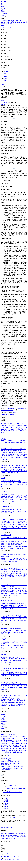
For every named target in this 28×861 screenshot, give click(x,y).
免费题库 (11, 23)
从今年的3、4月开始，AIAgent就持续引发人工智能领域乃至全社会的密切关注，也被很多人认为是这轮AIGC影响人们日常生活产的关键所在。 (14, 560)
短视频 (12, 20)
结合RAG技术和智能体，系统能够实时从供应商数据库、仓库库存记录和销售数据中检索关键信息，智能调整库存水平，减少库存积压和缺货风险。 (14, 674)
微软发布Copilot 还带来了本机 (13, 603)
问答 (6, 27)
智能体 (4, 535)
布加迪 (6, 102)
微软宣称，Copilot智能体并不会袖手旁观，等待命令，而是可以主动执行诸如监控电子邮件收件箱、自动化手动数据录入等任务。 (14, 607)
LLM (7, 414)
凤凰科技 (16, 833)
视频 (4, 73)
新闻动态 (5, 800)
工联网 (4, 836)
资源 (4, 27)
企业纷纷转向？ (8, 494)
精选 (4, 100)
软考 (10, 22)
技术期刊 (5, 78)
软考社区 (3, 8)
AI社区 (5, 76)
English (5, 804)
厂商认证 (22, 22)
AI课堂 (2, 15)
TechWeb (4, 835)
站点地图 (5, 801)
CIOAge (9, 785)
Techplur (15, 785)
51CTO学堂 (6, 792)
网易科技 (12, 833)
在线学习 (3, 25)
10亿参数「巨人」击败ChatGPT (9, 568)
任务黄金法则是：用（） (12, 424)
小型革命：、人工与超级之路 (13, 519)
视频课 (2, 20)
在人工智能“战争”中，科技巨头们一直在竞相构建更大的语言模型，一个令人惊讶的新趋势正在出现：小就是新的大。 (14, 647)
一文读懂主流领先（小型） (12, 615)
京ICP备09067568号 (10, 817)
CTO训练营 (19, 792)
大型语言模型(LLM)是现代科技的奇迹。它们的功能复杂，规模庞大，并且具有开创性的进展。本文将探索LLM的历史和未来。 (14, 660)
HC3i (12, 785)
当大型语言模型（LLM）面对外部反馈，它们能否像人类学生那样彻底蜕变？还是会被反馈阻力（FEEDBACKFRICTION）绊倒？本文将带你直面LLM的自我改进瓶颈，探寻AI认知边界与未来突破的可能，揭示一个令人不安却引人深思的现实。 (14, 545)
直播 (13, 27)
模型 (4, 478)
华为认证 (18, 22)
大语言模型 (3, 414)
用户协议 (5, 806)
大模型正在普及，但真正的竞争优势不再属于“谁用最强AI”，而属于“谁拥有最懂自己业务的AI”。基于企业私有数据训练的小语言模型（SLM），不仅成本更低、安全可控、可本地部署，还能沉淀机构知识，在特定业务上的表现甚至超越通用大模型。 (14, 702)
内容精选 (5, 71)
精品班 (2, 6)
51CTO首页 (3, 1)
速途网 (16, 835)
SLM (2, 535)
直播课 (16, 20)
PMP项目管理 (5, 23)
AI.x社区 (24, 788)
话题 (4, 75)
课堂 (8, 27)
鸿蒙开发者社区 (5, 13)
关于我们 (5, 798)
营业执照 (3, 827)
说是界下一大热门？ (11, 481)
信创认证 (13, 22)
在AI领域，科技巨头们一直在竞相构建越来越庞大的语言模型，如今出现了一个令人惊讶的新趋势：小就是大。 (14, 484)
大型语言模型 (4, 506)
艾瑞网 (7, 835)
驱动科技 (21, 833)
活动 (4, 80)
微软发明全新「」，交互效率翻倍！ (14, 465)
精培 (10, 792)
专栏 (11, 27)
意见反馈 (5, 803)
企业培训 (3, 11)
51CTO (14, 412)
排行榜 (9, 20)
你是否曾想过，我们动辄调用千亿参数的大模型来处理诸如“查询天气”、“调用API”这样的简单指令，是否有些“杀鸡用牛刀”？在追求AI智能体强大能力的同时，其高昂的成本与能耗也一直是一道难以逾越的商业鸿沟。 (14, 429)
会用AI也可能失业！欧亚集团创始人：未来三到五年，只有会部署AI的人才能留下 (14, 740)
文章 (2, 27)
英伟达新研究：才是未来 (11, 628)
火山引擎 (13, 838)
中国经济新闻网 (22, 835)
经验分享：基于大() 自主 (13, 449)
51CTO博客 (6, 788)
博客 (2, 3)
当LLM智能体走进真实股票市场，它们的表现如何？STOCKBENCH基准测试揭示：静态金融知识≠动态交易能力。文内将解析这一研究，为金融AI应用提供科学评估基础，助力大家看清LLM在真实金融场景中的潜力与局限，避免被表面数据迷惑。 (14, 592)
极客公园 (8, 836)
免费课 (2, 10)
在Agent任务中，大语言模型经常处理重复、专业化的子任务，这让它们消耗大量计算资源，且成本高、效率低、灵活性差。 (14, 632)
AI (8, 506)
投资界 (5, 838)
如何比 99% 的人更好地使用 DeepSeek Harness (12, 735)
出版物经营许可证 (10, 827)
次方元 (9, 838)
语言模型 (7, 654)
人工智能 (3, 491)
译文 (2, 100)
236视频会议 (14, 836)
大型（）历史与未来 (10, 657)
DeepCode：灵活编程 (9, 682)
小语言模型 (12, 414)
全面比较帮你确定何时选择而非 (11, 509)
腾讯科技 (7, 833)
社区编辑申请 (4, 84)
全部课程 (3, 22)
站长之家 (11, 835)
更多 (7, 755)
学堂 (2, 5)
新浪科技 (3, 833)
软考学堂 (20, 20)
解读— (5, 439)
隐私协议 (5, 808)
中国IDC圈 (20, 836)
